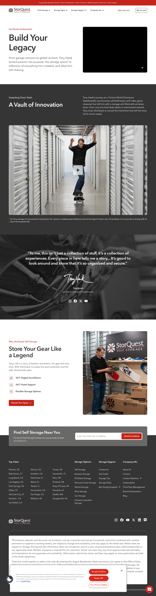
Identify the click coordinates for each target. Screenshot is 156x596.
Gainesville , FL (59, 473)
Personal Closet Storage (85, 482)
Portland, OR (58, 482)
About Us (127, 469)
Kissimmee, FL (37, 478)
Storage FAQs (105, 482)
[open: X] (81, 301)
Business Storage (82, 474)
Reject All (98, 578)
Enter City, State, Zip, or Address (91, 436)
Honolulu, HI (58, 490)
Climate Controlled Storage (83, 501)
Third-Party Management (134, 487)
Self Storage (80, 469)
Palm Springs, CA (16, 486)
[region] (68, 578)
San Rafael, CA (15, 502)
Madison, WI (36, 498)
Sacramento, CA (38, 490)
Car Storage (80, 496)
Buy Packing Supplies (108, 487)
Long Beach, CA (16, 478)
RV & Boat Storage (83, 478)
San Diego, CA (37, 494)
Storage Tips (104, 478)
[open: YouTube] (86, 301)
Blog (125, 496)
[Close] (121, 570)
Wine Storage (81, 491)
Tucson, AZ (57, 469)
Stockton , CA (15, 498)
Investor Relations (131, 478)
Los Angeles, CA (16, 482)
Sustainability (129, 482)
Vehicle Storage (81, 487)
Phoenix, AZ (14, 469)
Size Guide (103, 474)
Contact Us (104, 469)
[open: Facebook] (75, 301)
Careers (126, 474)
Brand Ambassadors (132, 491)
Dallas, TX (13, 490)
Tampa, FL (35, 486)
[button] (9, 579)
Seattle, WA (58, 494)
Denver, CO (36, 469)
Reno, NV (57, 478)
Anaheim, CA (36, 473)
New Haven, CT (15, 473)
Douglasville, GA (60, 498)
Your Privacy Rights (98, 585)
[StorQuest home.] (23, 10)
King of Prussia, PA (61, 486)
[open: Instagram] (70, 301)
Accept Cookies (99, 572)
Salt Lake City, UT (16, 494)
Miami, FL (35, 482)
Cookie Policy (25, 581)
